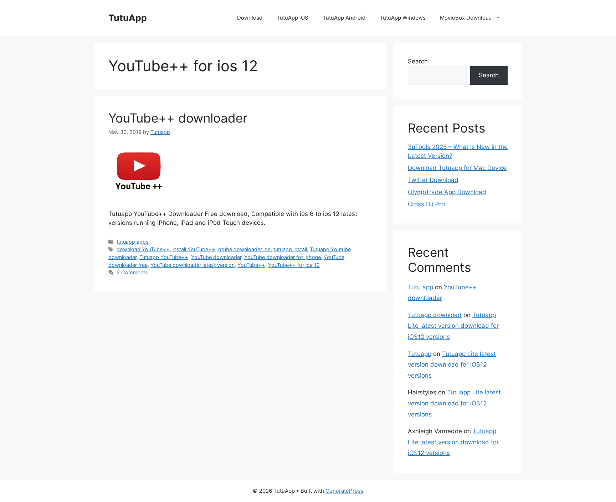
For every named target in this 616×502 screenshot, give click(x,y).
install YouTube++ (194, 249)
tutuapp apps (133, 242)
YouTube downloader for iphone (282, 257)
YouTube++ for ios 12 (294, 265)
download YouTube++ (143, 249)
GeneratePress (344, 490)
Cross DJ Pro (426, 204)
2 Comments (132, 272)
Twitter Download (433, 179)
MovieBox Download (466, 17)
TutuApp (127, 17)
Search (418, 61)
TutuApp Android (344, 17)
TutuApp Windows (403, 17)
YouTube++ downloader (177, 117)
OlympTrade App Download (447, 192)
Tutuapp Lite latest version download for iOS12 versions (453, 325)
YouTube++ (251, 265)
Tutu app (420, 287)
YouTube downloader (216, 257)
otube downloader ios (244, 249)
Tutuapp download (435, 315)
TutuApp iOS (292, 17)
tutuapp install (290, 249)
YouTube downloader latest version (192, 265)
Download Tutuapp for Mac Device (457, 167)
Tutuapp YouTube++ (163, 257)
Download (249, 17)
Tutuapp (419, 353)
